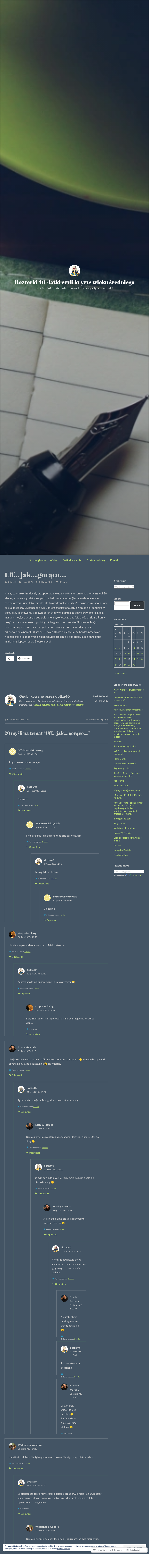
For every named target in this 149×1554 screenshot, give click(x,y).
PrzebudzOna (121, 854)
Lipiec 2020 (27, 582)
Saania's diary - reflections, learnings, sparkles (127, 774)
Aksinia (117, 845)
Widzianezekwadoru (30, 1444)
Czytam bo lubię (96, 560)
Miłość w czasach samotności (128, 709)
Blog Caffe (119, 823)
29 (125, 664)
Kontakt (115, 560)
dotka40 (12, 582)
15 (125, 653)
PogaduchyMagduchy (125, 746)
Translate (136, 875)
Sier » (124, 673)
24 (133, 659)
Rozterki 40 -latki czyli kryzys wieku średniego (74, 282)
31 (133, 664)
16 (129, 653)
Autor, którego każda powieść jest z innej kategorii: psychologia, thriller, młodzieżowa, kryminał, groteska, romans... (128, 808)
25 (138, 659)
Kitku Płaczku (121, 785)
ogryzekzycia (120, 704)
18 (138, 653)
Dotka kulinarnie (71, 560)
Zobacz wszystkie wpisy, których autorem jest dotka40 (59, 704)
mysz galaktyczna (123, 818)
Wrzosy (117, 741)
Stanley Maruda (27, 1047)
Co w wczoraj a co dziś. (16, 720)
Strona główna (37, 560)
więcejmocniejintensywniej (127, 790)
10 (133, 648)
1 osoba (28, 769)
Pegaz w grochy (122, 768)
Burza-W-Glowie (122, 832)
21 (120, 659)
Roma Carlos (120, 758)
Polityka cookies (63, 1548)
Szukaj (117, 598)
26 (142, 659)
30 (129, 664)
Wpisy (53, 560)
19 (142, 653)
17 (133, 653)
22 (125, 659)
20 (116, 659)
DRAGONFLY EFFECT (125, 763)
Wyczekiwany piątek (96, 720)
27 (116, 664)
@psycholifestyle (122, 850)
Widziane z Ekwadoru (124, 828)
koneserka (119, 780)
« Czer (117, 673)
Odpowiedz (17, 774)
